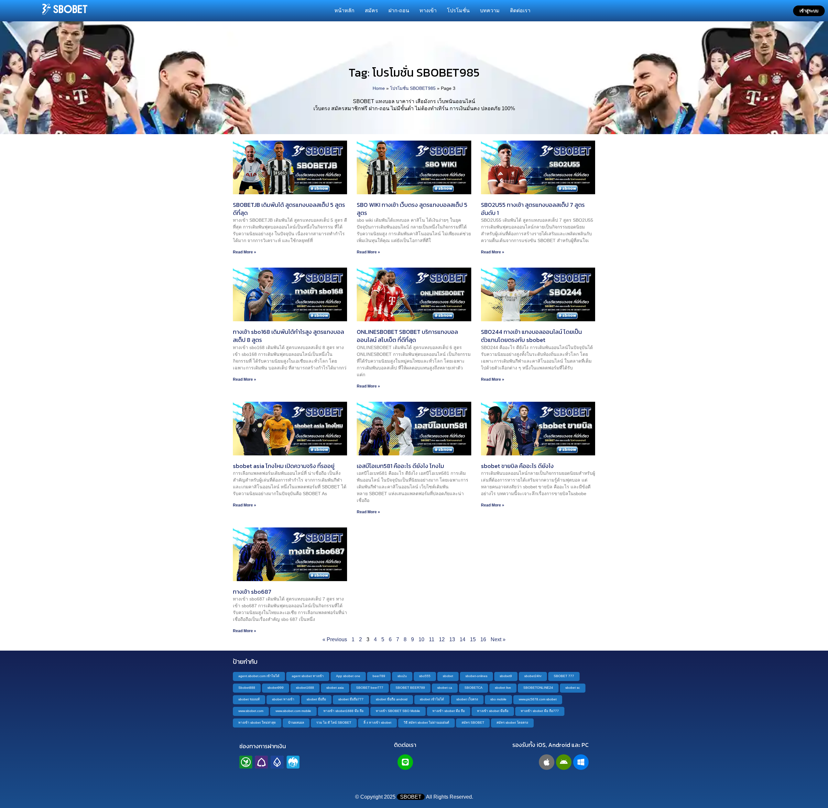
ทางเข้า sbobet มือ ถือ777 (540, 711)
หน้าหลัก (344, 10)
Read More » (244, 252)
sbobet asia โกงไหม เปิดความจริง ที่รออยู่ (283, 466)
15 (473, 639)
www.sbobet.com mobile (293, 711)
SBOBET (410, 797)
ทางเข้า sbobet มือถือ (492, 711)
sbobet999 (275, 687)
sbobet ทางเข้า (283, 699)
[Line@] (405, 762)
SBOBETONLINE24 (538, 687)
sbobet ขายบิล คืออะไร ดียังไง (517, 466)
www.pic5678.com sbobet (538, 699)
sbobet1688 (305, 687)
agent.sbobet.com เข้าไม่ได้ (258, 676)
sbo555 (424, 676)
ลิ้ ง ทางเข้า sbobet (377, 722)
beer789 (379, 676)
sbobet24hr (532, 676)
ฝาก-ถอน (398, 10)
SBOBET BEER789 (410, 687)
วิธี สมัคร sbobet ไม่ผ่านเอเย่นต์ (426, 722)
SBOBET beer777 (369, 687)
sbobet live (503, 687)
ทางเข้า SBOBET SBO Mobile (398, 711)
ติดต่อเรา (520, 10)
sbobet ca (444, 687)
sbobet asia (335, 687)
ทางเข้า (428, 10)
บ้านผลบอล (296, 722)
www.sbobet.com (250, 711)
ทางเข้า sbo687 (252, 591)
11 (431, 639)
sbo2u (402, 676)
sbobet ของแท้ (249, 699)
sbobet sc (572, 687)
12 (442, 639)
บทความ (490, 10)
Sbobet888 (246, 687)
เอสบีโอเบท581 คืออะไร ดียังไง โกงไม (400, 466)
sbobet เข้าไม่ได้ (432, 699)
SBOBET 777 (564, 676)
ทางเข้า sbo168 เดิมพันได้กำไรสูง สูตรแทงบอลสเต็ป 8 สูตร (288, 335)
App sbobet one (348, 676)
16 (483, 639)
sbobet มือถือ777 (351, 699)
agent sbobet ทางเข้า (308, 676)
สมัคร (371, 10)
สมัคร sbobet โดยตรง (512, 722)
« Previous (334, 639)
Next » (498, 639)
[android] (564, 762)
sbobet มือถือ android (392, 699)
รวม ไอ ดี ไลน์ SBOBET (333, 722)
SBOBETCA (473, 687)
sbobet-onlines (476, 676)
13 (452, 639)
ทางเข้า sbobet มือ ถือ (448, 711)
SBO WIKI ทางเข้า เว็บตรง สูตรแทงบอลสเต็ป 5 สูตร (412, 208)
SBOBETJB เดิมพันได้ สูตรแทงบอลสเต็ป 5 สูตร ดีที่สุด (289, 208)
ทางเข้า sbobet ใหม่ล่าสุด (257, 722)
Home (379, 88)
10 (421, 639)
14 (462, 639)
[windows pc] (581, 762)
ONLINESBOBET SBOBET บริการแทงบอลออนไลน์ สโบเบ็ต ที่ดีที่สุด (407, 335)
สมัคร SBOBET (473, 722)
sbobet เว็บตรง (467, 699)
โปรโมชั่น (458, 10)
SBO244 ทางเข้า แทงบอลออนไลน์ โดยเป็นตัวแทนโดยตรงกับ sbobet (531, 335)
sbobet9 (506, 676)
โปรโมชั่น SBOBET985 (413, 88)
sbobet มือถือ (316, 699)
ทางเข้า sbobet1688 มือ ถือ (343, 711)
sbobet (448, 676)
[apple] (546, 762)
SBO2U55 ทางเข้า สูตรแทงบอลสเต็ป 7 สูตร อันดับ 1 (533, 208)
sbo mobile (498, 699)
